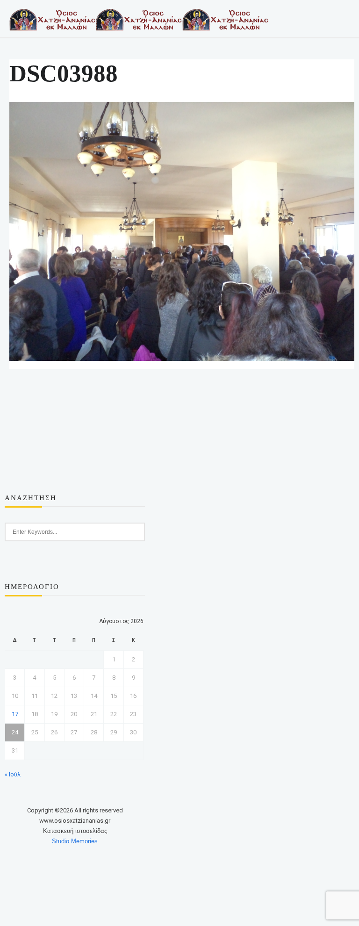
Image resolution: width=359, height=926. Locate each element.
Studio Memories (75, 841)
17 (15, 714)
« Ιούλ (13, 774)
